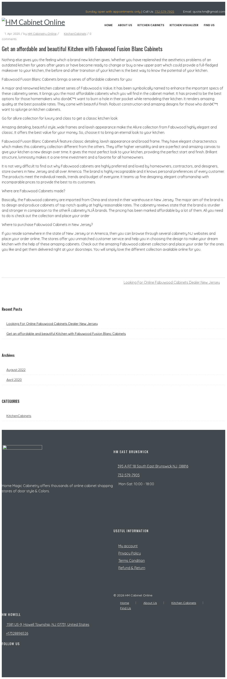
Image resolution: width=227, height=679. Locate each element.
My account (128, 546)
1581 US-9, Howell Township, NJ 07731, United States (47, 624)
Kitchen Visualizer (184, 25)
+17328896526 (17, 633)
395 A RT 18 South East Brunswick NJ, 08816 (153, 466)
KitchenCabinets (75, 33)
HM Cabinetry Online (42, 33)
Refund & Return (131, 568)
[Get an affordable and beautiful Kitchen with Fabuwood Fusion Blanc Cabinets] (207, 272)
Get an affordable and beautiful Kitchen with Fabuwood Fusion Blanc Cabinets (66, 334)
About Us (125, 25)
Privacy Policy (129, 553)
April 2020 (14, 380)
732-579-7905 (164, 12)
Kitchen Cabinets (150, 25)
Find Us (209, 25)
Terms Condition (131, 560)
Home (108, 25)
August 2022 (15, 370)
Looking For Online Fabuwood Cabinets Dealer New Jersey (172, 282)
